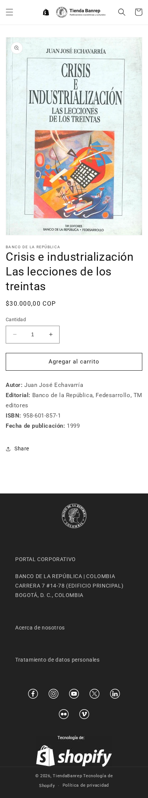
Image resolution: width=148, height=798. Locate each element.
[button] (9, 12)
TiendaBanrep (67, 775)
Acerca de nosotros (40, 628)
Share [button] (21, 448)
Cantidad (16, 319)
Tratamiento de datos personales (57, 660)
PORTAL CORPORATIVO (45, 559)
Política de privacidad (86, 785)
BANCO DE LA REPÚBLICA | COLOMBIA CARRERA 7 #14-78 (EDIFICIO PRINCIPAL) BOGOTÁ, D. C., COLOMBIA (69, 585)
